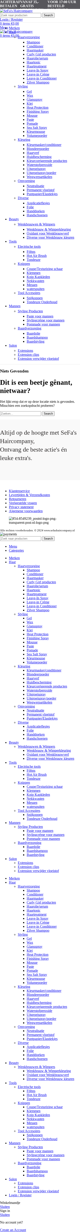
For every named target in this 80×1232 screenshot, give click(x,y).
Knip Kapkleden (38, 277)
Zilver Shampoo (38, 82)
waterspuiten (35, 289)
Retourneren (17, 499)
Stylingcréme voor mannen (45, 320)
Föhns (31, 252)
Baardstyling (35, 341)
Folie (30, 207)
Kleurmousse (36, 131)
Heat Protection (37, 107)
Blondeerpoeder (38, 149)
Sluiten (5, 1207)
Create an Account (13, 1230)
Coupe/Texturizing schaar (45, 269)
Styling (23, 86)
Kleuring (24, 139)
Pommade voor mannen (43, 324)
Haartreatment (36, 66)
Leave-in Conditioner (42, 78)
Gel (29, 91)
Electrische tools (29, 246)
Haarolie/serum (37, 58)
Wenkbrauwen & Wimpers (36, 224)
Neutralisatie (35, 186)
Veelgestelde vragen (23, 503)
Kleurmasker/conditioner (44, 145)
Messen (32, 285)
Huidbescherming (39, 157)
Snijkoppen (35, 298)
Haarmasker (35, 50)
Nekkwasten (35, 281)
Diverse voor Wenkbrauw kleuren (50, 237)
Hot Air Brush (37, 256)
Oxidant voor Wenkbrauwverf (48, 233)
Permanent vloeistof (40, 190)
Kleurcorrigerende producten (47, 161)
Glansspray (34, 99)
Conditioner (35, 46)
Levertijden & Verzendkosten (29, 495)
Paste (30, 119)
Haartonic (33, 62)
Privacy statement (21, 507)
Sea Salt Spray (37, 127)
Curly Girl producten (41, 54)
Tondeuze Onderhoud (42, 302)
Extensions (25, 350)
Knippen (24, 264)
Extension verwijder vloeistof (38, 358)
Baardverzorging (29, 328)
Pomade (32, 123)
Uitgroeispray (36, 169)
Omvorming (26, 181)
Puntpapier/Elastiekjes (42, 194)
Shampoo (33, 42)
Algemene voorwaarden (26, 511)
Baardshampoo (37, 337)
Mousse (32, 115)
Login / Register (20, 1195)
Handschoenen (37, 215)
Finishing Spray (38, 111)
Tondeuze (33, 260)
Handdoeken (36, 211)
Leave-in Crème (38, 74)
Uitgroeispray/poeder (41, 173)
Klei (30, 103)
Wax (30, 95)
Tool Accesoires (29, 293)
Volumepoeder (37, 135)
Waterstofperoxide (39, 165)
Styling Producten (30, 311)
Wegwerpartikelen (39, 177)
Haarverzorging (29, 37)
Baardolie (33, 333)
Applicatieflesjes (38, 203)
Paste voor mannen (40, 316)
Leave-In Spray (37, 70)
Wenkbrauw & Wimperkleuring (49, 229)
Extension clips (28, 354)
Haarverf (33, 153)
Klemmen (33, 273)
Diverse (23, 198)
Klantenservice (19, 491)
